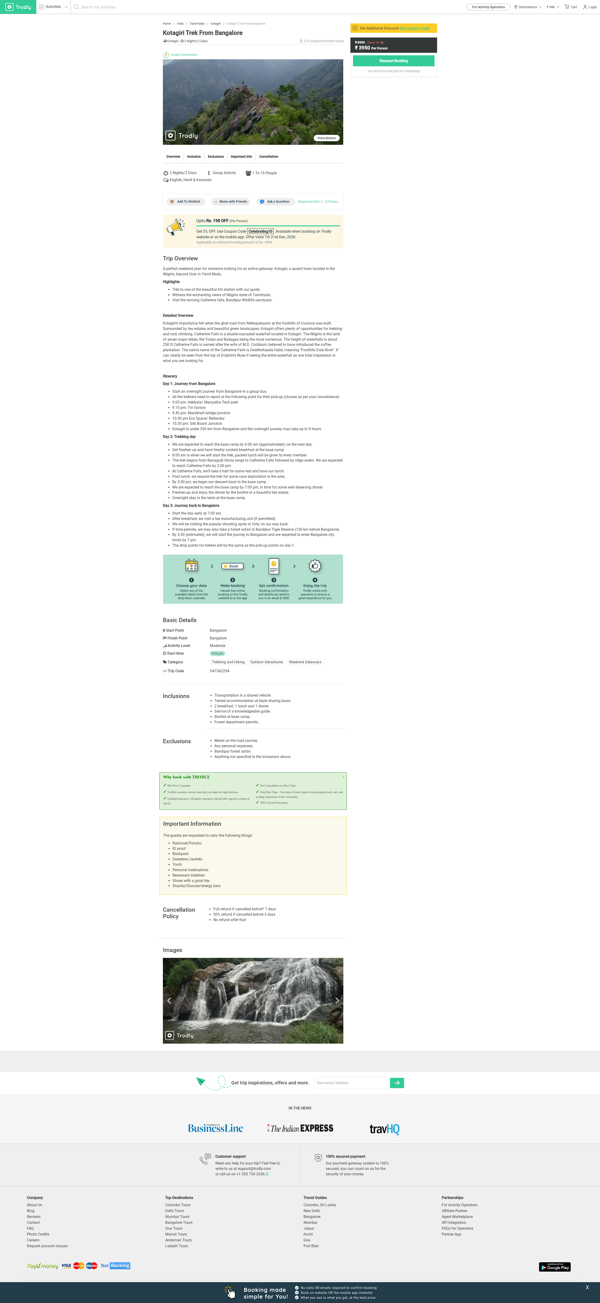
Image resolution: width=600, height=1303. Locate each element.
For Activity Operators (488, 7)
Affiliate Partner (454, 1211)
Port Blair (311, 1246)
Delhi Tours (174, 1211)
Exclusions (216, 156)
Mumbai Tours (177, 1216)
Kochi (308, 1234)
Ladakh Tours (176, 1246)
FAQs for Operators (457, 1228)
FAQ (30, 1228)
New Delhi (312, 1211)
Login (593, 7)
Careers (33, 1240)
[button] (553, 7)
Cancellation (268, 156)
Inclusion (194, 156)
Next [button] (316, 1000)
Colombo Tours (178, 1205)
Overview (173, 156)
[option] (253, 1000)
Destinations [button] (528, 7)
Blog (30, 1211)
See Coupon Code (415, 28)
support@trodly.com (254, 1168)
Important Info (241, 156)
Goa (307, 1240)
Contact (33, 1222)
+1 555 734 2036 (251, 1174)
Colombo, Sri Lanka (320, 1205)
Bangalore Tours (178, 1222)
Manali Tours (176, 1234)
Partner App (451, 1234)
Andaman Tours (178, 1240)
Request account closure (47, 1246)
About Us (34, 1205)
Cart (574, 7)
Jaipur (309, 1228)
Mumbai (310, 1222)
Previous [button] (190, 1000)
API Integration (454, 1222)
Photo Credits (38, 1234)
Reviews (34, 1216)
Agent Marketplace (457, 1216)
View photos (327, 138)
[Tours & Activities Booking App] (436, 1267)
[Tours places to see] (18, 7)
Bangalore (312, 1216)
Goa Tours (173, 1228)
